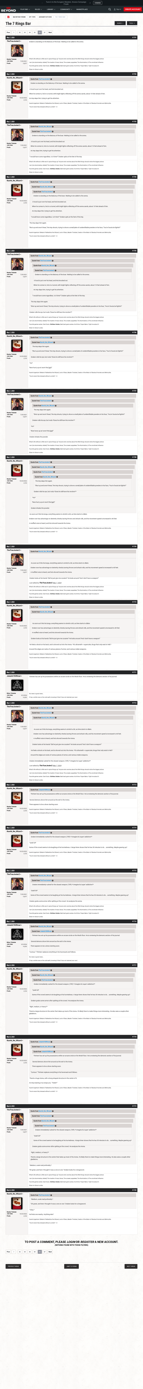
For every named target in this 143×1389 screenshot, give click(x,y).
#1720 (134, 1190)
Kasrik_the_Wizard (45, 126)
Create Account (133, 9)
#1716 (134, 921)
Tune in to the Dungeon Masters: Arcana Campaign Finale (66, 3)
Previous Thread (13, 1266)
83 (25, 32)
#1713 (134, 785)
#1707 (134, 391)
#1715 (134, 870)
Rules (37, 9)
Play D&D (24, 9)
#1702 (134, 74)
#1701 (134, 37)
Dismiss (98, 3)
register (87, 1242)
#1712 (134, 703)
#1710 (134, 602)
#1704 (134, 177)
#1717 (134, 965)
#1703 (134, 121)
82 (20, 32)
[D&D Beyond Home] (8, 9)
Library (50, 9)
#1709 (134, 546)
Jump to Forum (72, 1266)
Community (65, 9)
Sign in (118, 9)
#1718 (134, 1037)
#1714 (134, 828)
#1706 (134, 332)
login (71, 1242)
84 (30, 32)
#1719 (134, 1106)
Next (50, 32)
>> (51, 79)
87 (44, 32)
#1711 (134, 672)
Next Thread (131, 1266)
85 (35, 32)
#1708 (134, 457)
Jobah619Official (44, 790)
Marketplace (82, 9)
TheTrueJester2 (44, 79)
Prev (8, 32)
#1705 (134, 251)
